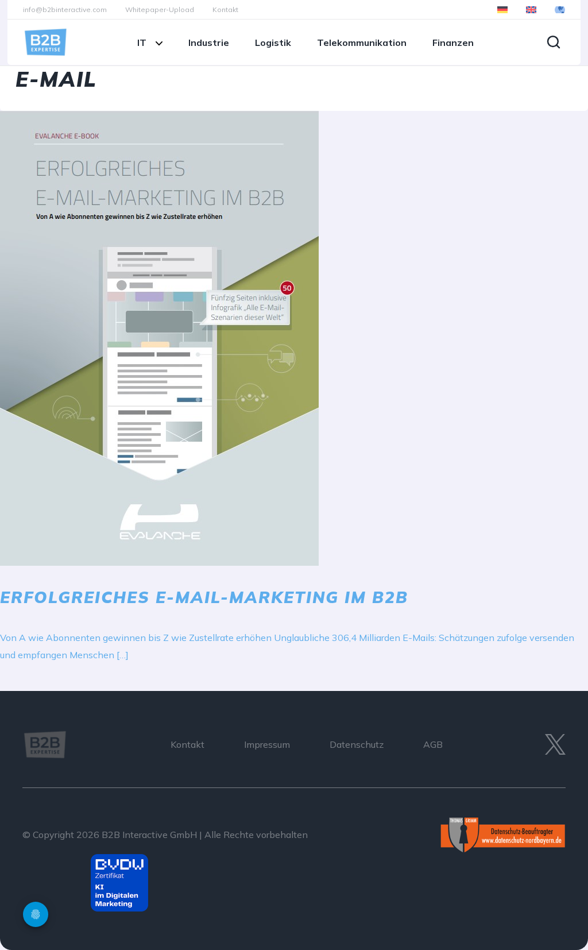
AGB (433, 744)
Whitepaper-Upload (159, 9)
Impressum (267, 744)
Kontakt (225, 9)
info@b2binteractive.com (65, 9)
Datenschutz (357, 744)
